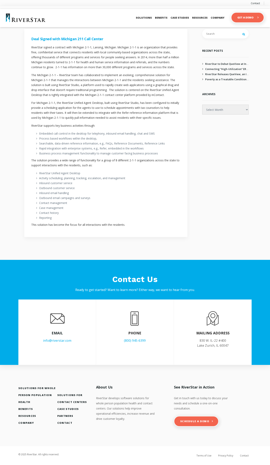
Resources (200, 17)
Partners (65, 416)
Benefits (161, 17)
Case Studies (180, 17)
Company (218, 17)
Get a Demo (245, 17)
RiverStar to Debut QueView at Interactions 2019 (235, 64)
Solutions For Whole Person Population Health (37, 395)
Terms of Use (203, 455)
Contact (255, 3)
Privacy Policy (225, 455)
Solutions (144, 17)
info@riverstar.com (57, 340)
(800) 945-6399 (135, 340)
